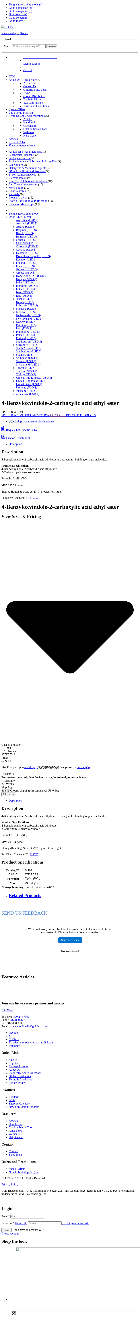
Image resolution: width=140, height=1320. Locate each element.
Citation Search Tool (35, 129)
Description (15, 444)
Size (19, 767)
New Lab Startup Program (24, 1106)
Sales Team (15, 1154)
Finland (26, 262)
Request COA (17, 142)
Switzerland (28, 364)
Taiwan (25, 367)
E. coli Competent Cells (23, 174)
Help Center (30, 135)
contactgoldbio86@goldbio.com (28, 1026)
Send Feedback (70, 940)
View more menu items (22, 145)
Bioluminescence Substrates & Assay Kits (33, 161)
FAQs (26, 92)
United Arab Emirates (34, 377)
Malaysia (26, 308)
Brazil (25, 233)
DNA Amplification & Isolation (27, 171)
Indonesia (27, 285)
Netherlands (28, 315)
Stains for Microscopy (22, 204)
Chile (24, 243)
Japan (24, 298)
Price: (4, 757)
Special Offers (17, 109)
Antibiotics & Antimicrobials (25, 151)
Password (14, 1223)
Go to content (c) (18, 17)
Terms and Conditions (36, 106)
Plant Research (18, 191)
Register (13, 1063)
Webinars (28, 132)
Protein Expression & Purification (28, 200)
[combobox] (29, 46)
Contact (13, 1151)
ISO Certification (33, 102)
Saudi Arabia (29, 341)
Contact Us (29, 86)
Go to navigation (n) (20, 11)
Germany (27, 269)
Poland (25, 335)
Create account (10, 1233)
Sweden (26, 361)
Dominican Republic (33, 256)
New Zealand (29, 318)
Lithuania (27, 305)
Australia (26, 223)
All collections (29, 79)
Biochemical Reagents (22, 154)
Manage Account (18, 1066)
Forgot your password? (75, 1223)
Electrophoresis (18, 177)
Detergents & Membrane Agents (28, 168)
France (25, 266)
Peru (24, 328)
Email (5, 1216)
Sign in (6, 1230)
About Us (15, 79)
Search (7, 46)
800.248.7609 (21, 1016)
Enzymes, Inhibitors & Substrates (28, 181)
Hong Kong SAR (31, 275)
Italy (24, 295)
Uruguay (26, 387)
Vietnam (26, 390)
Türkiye (26, 374)
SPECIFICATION (12, 415)
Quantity (6, 773)
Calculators (29, 125)
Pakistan (26, 325)
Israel (24, 292)
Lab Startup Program (21, 112)
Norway (26, 321)
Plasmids (14, 194)
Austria (25, 226)
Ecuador (26, 259)
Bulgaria (26, 236)
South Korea (28, 351)
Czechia (26, 249)
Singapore (27, 344)
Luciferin (14, 1097)
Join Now (7, 1010)
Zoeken (52, 46)
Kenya (25, 302)
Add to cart (9, 794)
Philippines (28, 331)
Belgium (26, 230)
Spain (24, 354)
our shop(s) (31, 767)
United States (29, 384)
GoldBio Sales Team (35, 89)
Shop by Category (19, 1103)
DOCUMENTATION (37, 415)
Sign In (13, 1059)
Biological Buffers (20, 158)
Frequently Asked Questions (25, 1072)
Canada (26, 239)
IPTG (12, 76)
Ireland (25, 289)
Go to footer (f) (17, 20)
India (24, 282)
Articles (27, 119)
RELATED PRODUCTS (81, 415)
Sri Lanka (27, 357)
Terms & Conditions (20, 1079)
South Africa (28, 348)
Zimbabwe (27, 394)
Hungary (26, 279)
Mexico (26, 312)
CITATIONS (58, 415)
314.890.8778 (18, 1019)
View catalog (9, 33)
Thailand (26, 371)
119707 (34, 497)
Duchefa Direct (32, 99)
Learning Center (18, 115)
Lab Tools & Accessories (23, 184)
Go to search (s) (18, 14)
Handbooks (30, 122)
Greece (25, 272)
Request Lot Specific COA (21, 429)
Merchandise (16, 187)
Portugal (26, 338)
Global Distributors (34, 96)
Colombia (27, 246)
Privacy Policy (17, 1082)
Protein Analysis (18, 197)
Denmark (27, 252)
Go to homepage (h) (20, 7)
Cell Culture (16, 164)
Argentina (27, 220)
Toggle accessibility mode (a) (25, 4)
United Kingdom (31, 380)
